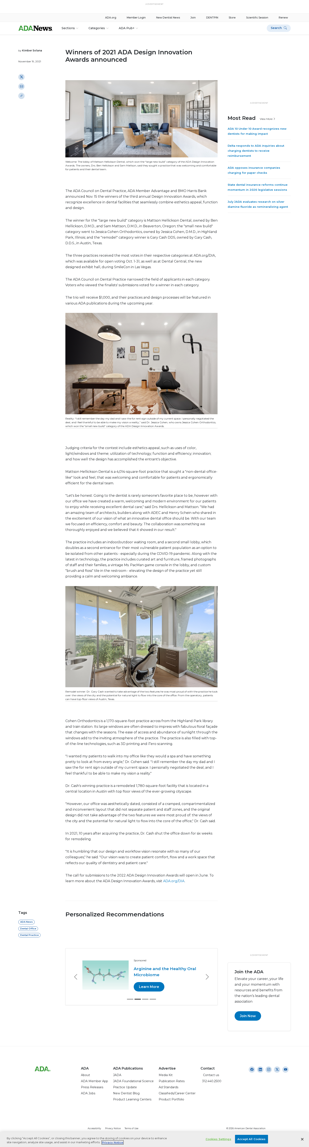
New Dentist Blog (126, 1093)
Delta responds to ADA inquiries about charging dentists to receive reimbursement (256, 150)
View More (266, 118)
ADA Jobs (88, 1093)
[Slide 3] (145, 999)
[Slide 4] (153, 999)
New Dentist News (168, 17)
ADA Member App (94, 1081)
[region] (154, 1139)
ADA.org (110, 17)
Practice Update (125, 1087)
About (85, 1075)
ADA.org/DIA (174, 881)
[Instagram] (252, 1069)
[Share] (21, 96)
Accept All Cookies (251, 1139)
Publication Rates (172, 1081)
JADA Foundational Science (133, 1081)
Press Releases (92, 1087)
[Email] (21, 86)
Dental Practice (29, 935)
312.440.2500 (211, 1081)
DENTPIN (212, 17)
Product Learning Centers (132, 1099)
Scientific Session (257, 17)
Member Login (136, 17)
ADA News (26, 921)
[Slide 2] (138, 999)
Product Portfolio (171, 1099)
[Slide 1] (130, 999)
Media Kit (166, 1075)
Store (232, 17)
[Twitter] (21, 77)
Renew (283, 17)
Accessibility (94, 1128)
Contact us (210, 1075)
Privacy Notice (113, 1128)
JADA (117, 1075)
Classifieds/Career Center (177, 1093)
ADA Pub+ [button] (127, 28)
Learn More (149, 987)
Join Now (248, 1016)
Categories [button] (96, 28)
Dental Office (28, 928)
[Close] (302, 1139)
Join (193, 17)
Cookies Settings (218, 1139)
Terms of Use (131, 1128)
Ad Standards (168, 1087)
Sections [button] (68, 28)
